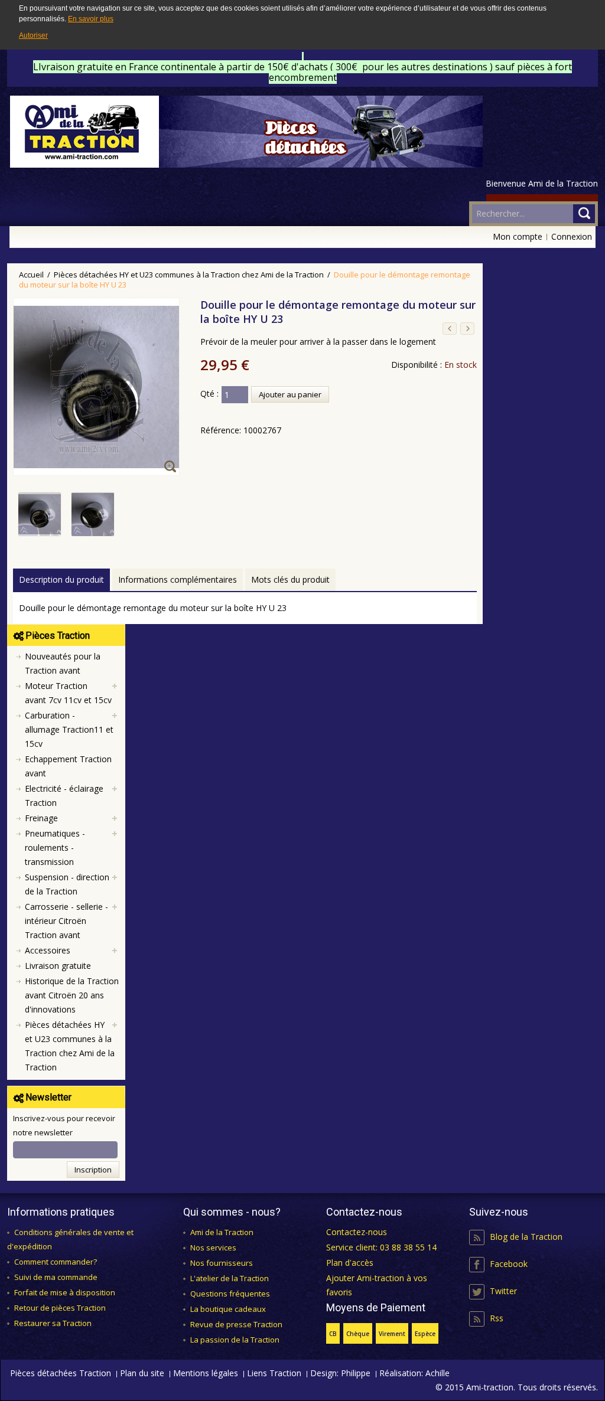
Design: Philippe (340, 1373)
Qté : (209, 393)
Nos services (213, 1247)
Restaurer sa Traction (53, 1323)
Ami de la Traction (221, 1232)
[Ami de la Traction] (246, 132)
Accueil (31, 274)
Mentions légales (205, 1373)
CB (333, 1334)
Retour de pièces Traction (60, 1307)
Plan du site (142, 1373)
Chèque (357, 1334)
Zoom (171, 468)
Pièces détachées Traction (60, 1373)
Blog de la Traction (526, 1236)
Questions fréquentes (230, 1293)
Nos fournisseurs (221, 1263)
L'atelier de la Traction (229, 1278)
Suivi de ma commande (55, 1277)
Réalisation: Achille (414, 1373)
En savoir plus (90, 19)
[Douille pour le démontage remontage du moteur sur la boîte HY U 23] (40, 499)
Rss (496, 1318)
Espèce (425, 1334)
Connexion (571, 236)
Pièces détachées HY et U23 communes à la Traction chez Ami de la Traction (189, 274)
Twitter (503, 1291)
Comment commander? (55, 1261)
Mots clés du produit (290, 579)
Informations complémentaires (177, 579)
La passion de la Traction (234, 1339)
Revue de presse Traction (236, 1324)
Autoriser (33, 35)
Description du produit (61, 579)
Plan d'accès (349, 1262)
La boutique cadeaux (228, 1309)
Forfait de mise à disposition (64, 1292)
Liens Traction (274, 1373)
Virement (392, 1334)
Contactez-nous (356, 1231)
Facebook (509, 1263)
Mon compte (517, 236)
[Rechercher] (584, 213)
